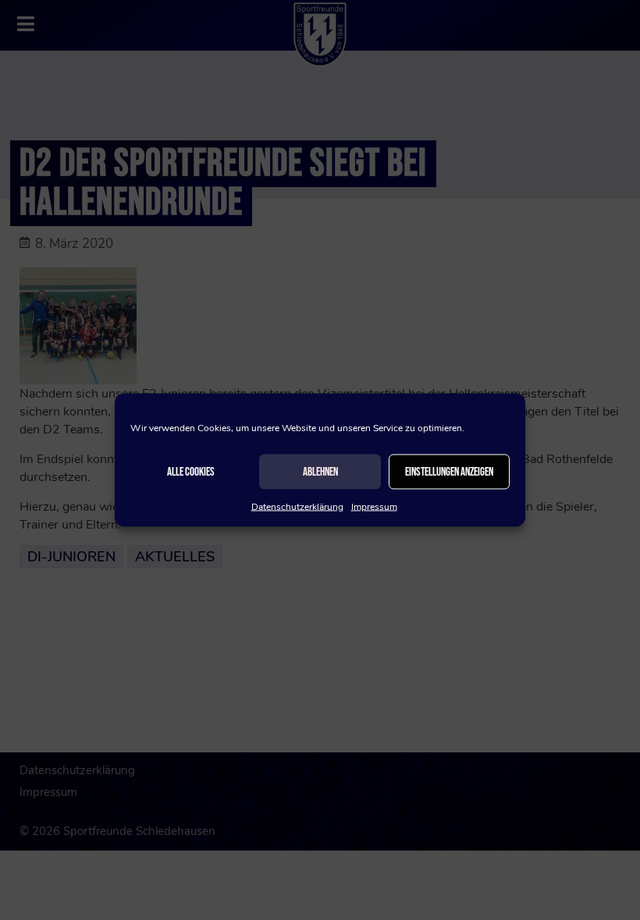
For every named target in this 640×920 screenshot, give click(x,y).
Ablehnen (320, 471)
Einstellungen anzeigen (449, 471)
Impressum (374, 507)
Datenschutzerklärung (297, 507)
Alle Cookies (191, 471)
